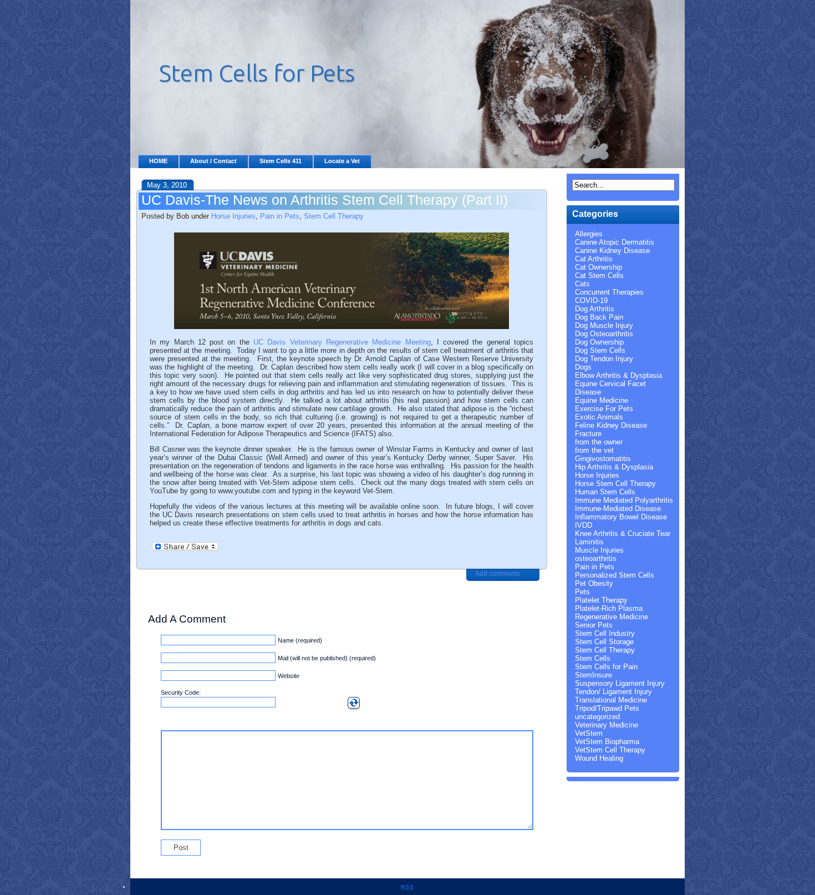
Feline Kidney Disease (611, 425)
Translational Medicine (611, 700)
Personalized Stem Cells (614, 575)
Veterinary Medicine (606, 725)
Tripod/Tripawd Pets (607, 708)
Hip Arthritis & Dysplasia (614, 467)
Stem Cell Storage (604, 642)
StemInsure (593, 675)
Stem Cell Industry (605, 633)
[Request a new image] (354, 703)
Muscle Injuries (599, 550)
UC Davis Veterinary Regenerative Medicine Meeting (341, 342)
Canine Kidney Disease (612, 250)
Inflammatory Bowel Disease (621, 517)
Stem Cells (592, 658)
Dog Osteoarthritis (604, 334)
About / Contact (213, 161)
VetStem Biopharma (607, 741)
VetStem (589, 733)
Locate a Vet (342, 161)
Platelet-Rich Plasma (609, 608)
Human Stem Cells (605, 492)
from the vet (594, 450)
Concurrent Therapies (609, 292)
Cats (582, 284)
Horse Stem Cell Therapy (615, 483)
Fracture (588, 433)
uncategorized (597, 716)
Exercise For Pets (604, 408)
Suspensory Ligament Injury (620, 683)
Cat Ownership (598, 267)
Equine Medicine (601, 400)
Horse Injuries (233, 216)
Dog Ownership (599, 342)
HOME (158, 161)
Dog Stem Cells (600, 350)
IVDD (583, 525)
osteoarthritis (596, 558)
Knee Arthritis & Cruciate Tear (622, 533)
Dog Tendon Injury (604, 359)
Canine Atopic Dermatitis (614, 242)
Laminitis (589, 542)
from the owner (599, 442)
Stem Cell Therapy (334, 216)
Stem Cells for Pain (606, 667)
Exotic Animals (599, 417)
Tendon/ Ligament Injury (613, 691)
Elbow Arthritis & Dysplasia (618, 375)
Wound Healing (599, 758)
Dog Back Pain (599, 317)
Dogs (583, 367)
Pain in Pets (279, 216)
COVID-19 (591, 300)
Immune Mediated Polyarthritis (624, 500)
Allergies (589, 234)
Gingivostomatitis (603, 458)
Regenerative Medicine (611, 617)
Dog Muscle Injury (604, 325)
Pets (582, 592)
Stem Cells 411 (280, 161)
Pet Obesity (594, 583)
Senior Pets (594, 625)
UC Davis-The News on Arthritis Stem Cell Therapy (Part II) (324, 200)
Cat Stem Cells (599, 275)
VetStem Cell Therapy (610, 750)
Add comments (497, 574)
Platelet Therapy (601, 600)
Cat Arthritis (594, 259)
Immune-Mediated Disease (618, 508)
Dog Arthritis (594, 309)
